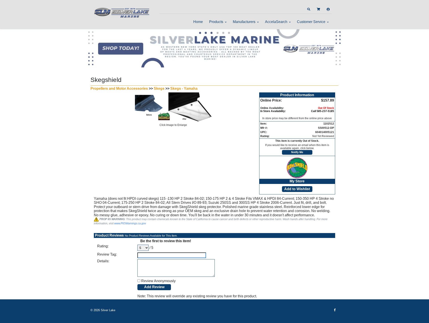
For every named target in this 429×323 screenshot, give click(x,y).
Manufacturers (244, 22)
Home (198, 22)
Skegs (159, 88)
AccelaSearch (276, 22)
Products (216, 22)
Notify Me (297, 152)
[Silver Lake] (122, 12)
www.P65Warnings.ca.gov (130, 223)
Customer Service (311, 22)
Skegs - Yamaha (184, 88)
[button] (308, 9)
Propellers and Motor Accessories (119, 88)
